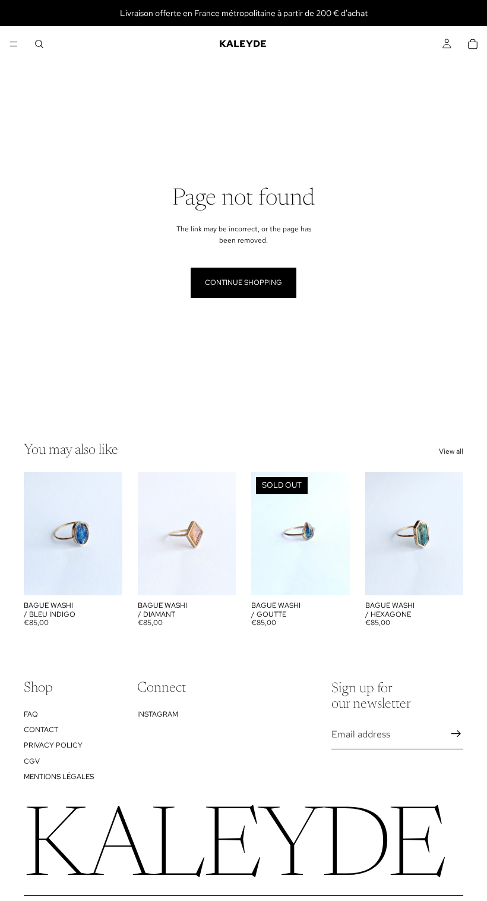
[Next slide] (223, 534)
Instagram (157, 714)
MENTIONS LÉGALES (59, 776)
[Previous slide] (151, 534)
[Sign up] (456, 734)
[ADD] (104, 577)
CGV (32, 761)
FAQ (31, 714)
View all (451, 451)
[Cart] (473, 44)
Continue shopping (243, 282)
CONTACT (41, 729)
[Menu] (13, 44)
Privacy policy (53, 746)
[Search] (39, 44)
